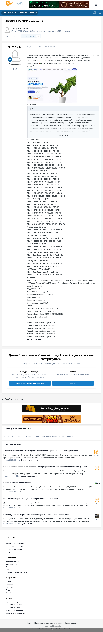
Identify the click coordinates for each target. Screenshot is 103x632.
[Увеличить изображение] (40, 63)
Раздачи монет (25, 524)
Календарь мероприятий (16, 546)
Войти (72, 383)
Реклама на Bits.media (14, 605)
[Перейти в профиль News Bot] (96, 452)
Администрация (12, 564)
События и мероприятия (15, 613)
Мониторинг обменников (16, 544)
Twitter (8, 582)
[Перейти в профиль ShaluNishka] (97, 516)
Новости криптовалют (30, 460)
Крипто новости (12, 541)
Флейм (22, 492)
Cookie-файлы (70, 623)
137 (15, 69)
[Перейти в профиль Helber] (97, 484)
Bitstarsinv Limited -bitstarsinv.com (17, 483)
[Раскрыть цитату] (31, 109)
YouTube (9, 593)
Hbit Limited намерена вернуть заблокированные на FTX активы (30, 499)
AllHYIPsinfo (23, 28)
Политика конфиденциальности (48, 623)
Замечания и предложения (17, 572)
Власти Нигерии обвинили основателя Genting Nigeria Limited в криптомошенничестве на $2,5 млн (45, 467)
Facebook (9, 584)
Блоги (8, 552)
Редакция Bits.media (14, 608)
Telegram (9, 590)
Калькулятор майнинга (15, 549)
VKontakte (9, 587)
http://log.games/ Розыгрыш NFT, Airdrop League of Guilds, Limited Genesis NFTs (36, 515)
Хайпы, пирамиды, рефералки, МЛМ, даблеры (50, 31)
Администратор (12, 602)
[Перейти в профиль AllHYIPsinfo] (7, 30)
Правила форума (12, 561)
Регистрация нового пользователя (30, 383)
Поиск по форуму (13, 567)
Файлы (8, 570)
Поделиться (13, 36)
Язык (28, 623)
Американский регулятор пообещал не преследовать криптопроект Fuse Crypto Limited (40, 451)
